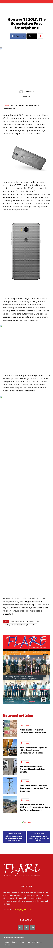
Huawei (6, 105)
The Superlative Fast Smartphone (25, 622)
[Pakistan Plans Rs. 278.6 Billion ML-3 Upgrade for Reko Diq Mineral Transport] (10, 804)
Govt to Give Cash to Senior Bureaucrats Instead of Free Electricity (34, 788)
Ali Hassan (29, 92)
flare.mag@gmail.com (21, 909)
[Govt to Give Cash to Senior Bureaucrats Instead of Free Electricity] (10, 785)
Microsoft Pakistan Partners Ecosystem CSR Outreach (14, 838)
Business (25, 725)
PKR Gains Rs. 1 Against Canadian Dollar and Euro (33, 731)
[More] (40, 36)
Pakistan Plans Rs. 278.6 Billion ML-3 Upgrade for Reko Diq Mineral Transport (35, 807)
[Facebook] (26, 927)
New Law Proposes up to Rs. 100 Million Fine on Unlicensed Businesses (33, 750)
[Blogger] (20, 927)
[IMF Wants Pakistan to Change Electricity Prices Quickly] (10, 766)
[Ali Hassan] (21, 92)
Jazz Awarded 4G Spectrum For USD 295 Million (39, 838)
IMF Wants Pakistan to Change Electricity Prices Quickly (32, 769)
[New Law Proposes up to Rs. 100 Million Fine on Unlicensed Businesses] (10, 747)
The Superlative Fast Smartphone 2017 (19, 625)
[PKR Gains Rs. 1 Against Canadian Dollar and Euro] (10, 728)
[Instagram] (32, 927)
